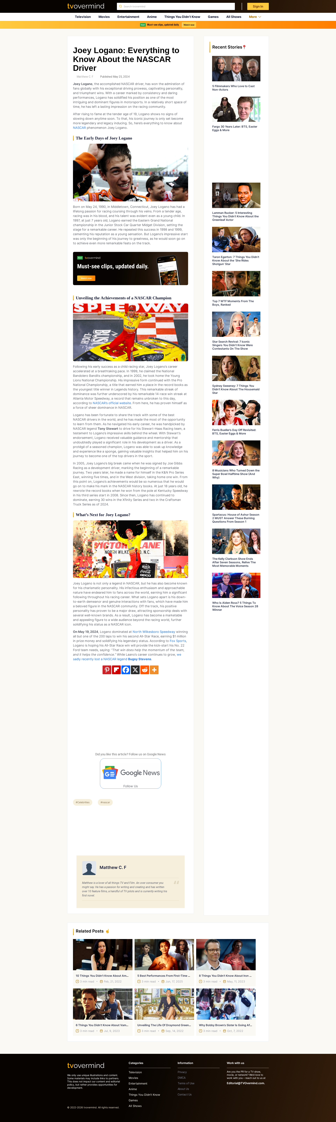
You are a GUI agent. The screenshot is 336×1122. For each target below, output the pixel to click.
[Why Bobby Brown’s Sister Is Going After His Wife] (226, 1004)
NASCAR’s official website (112, 403)
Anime (152, 17)
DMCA (182, 1077)
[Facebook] (125, 669)
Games (213, 17)
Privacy (182, 1072)
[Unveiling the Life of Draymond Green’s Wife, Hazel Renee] (164, 1004)
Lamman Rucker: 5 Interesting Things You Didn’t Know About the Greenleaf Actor (235, 216)
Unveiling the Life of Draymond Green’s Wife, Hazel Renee (176, 1025)
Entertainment (128, 17)
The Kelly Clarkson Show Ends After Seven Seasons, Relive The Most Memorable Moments (234, 562)
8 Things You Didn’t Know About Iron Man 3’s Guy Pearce (237, 975)
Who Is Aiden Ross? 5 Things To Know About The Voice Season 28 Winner (235, 606)
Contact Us (185, 1094)
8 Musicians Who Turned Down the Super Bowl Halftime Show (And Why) (236, 474)
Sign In (258, 6)
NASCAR (79, 128)
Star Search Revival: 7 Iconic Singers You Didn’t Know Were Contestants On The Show (232, 345)
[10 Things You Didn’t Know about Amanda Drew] (102, 954)
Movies (104, 17)
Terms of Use (186, 1083)
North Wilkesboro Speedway (154, 632)
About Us (183, 1089)
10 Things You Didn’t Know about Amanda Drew (108, 975)
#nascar (105, 802)
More (253, 17)
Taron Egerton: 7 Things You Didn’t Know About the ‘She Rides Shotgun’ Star (235, 260)
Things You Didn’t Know (182, 17)
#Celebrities (82, 802)
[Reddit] (144, 669)
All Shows (233, 17)
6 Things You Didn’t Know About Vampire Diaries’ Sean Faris (116, 1025)
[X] (135, 669)
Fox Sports (178, 641)
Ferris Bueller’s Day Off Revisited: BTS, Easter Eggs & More (234, 431)
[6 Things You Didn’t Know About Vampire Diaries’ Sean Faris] (102, 1004)
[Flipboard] (116, 669)
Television (83, 17)
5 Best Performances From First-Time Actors (167, 975)
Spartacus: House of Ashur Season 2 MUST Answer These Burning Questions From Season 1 (235, 518)
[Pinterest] (107, 669)
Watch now (189, 24)
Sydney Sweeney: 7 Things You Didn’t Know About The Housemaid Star (236, 389)
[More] (154, 669)
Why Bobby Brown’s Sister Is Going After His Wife (232, 1025)
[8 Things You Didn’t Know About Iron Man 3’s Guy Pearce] (226, 954)
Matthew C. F (85, 76)
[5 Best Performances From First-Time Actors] (164, 954)
